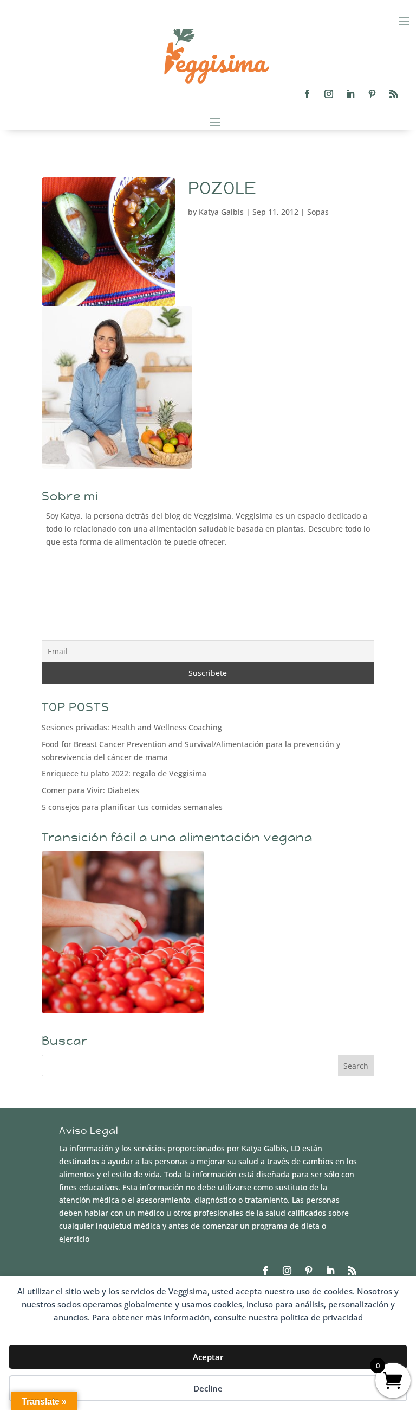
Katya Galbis (221, 212)
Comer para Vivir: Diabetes (90, 790)
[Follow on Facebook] (307, 94)
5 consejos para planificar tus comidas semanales (132, 807)
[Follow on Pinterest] (372, 94)
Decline (208, 1388)
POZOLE (222, 188)
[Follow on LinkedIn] (350, 94)
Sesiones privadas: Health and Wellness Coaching (132, 727)
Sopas (318, 212)
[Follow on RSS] (393, 94)
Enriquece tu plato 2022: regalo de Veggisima (124, 773)
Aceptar (208, 1356)
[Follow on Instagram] (328, 94)
